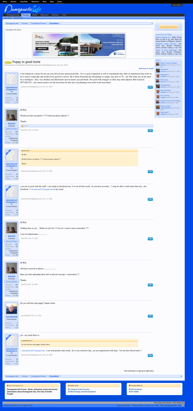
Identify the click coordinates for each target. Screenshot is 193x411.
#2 (150, 130)
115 (17, 134)
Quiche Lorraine (165, 106)
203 (16, 132)
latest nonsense (165, 90)
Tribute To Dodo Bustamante (166, 50)
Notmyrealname (165, 108)
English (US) (27, 405)
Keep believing (165, 85)
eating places (164, 74)
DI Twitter (135, 392)
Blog (51, 1)
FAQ (64, 15)
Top (179, 405)
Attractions (35, 1)
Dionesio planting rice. (163, 37)
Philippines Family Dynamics (166, 44)
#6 (150, 285)
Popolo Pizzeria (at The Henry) (170, 101)
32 (17, 98)
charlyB (162, 76)
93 (17, 325)
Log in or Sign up (176, 5)
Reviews (13, 1)
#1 (150, 87)
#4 (150, 199)
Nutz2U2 (11, 124)
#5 (150, 239)
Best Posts (8, 18)
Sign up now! (169, 27)
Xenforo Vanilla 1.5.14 (12, 405)
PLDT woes (164, 80)
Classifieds (24, 1)
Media (34, 15)
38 (17, 100)
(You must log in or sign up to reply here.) (138, 371)
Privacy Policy (138, 405)
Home (5, 1)
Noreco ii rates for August (168, 63)
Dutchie (162, 65)
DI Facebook (136, 389)
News (44, 1)
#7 (150, 316)
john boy (163, 71)
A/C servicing (164, 95)
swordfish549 (11, 317)
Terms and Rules (123, 405)
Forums (26, 15)
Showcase (44, 15)
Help (156, 405)
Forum (59, 1)
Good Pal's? (164, 69)
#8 (150, 355)
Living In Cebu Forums (79, 389)
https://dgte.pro (178, 403)
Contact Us (149, 405)
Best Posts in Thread (146, 68)
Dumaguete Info (13, 15)
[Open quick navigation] (152, 23)
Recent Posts (18, 18)
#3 (150, 171)
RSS (183, 405)
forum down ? (164, 112)
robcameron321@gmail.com (45, 65)
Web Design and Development (83, 392)
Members (55, 15)
